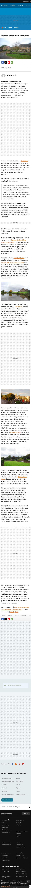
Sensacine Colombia (21, 874)
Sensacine (19, 833)
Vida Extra (18, 825)
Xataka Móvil (5, 825)
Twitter (5, 62)
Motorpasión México (21, 876)
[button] (11, 75)
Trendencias (5, 855)
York (16, 612)
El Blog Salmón (20, 855)
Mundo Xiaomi (5, 832)
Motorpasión (19, 844)
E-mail (12, 62)
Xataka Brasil (5, 871)
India (4, 27)
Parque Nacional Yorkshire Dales (12, 262)
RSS (16, 763)
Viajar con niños (20, 794)
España (13, 5)
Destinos (4, 788)
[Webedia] (27, 1)
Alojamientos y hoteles (8, 781)
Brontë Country (15, 432)
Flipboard (9, 62)
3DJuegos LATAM (21, 869)
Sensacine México (21, 871)
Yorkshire (23, 615)
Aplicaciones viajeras (8, 794)
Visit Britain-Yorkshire (21, 607)
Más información (5, 886)
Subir (24, 813)
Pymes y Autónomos (21, 858)
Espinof (18, 836)
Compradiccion (6, 860)
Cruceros (4, 791)
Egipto (10, 27)
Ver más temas (7, 800)
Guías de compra (6, 778)
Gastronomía (19, 781)
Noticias (20, 5)
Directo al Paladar (6, 844)
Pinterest (19, 763)
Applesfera (5, 827)
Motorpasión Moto (21, 847)
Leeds (12, 612)
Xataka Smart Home (7, 830)
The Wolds (18, 307)
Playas (18, 791)
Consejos (4, 5)
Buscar (28, 806)
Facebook (2, 62)
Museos (18, 778)
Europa (28, 5)
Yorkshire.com (16, 610)
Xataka (3, 822)
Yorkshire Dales (19, 258)
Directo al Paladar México (6, 877)
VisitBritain (24, 161)
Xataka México (6, 869)
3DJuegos (18, 822)
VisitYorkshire (6, 610)
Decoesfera (5, 858)
